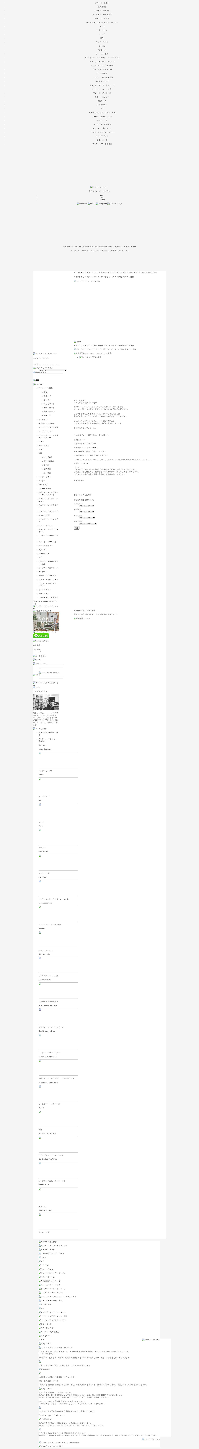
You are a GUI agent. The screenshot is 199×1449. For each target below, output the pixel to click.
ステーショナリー (102, 97)
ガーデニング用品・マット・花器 (102, 112)
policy (102, 200)
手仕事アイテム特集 (102, 10)
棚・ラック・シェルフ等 (102, 14)
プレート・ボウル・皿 (102, 93)
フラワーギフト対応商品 (102, 144)
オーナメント (102, 120)
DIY (102, 109)
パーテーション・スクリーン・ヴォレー (102, 22)
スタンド (47, 396)
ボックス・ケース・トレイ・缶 (102, 85)
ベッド (102, 34)
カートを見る (104, 191)
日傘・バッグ (102, 140)
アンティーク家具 (102, 3)
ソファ (102, 26)
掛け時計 (47, 473)
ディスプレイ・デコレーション (102, 61)
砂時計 (46, 465)
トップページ (79, 272)
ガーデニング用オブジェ (102, 116)
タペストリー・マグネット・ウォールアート (102, 58)
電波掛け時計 (49, 461)
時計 (102, 38)
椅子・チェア (102, 30)
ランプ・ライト (102, 42)
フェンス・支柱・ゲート (102, 128)
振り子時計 (48, 457)
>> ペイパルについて (47, 1354)
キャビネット (49, 404)
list (102, 197)
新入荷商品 (102, 7)
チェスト (47, 400)
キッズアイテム (102, 136)
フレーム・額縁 (102, 54)
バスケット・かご (102, 81)
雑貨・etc (102, 101)
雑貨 (46, 392)
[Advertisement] (99, 166)
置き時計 (47, 469)
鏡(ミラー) (102, 50)
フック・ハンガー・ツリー (102, 89)
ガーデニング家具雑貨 (102, 124)
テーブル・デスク (102, 18)
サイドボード (49, 408)
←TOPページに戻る (41, 358)
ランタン (102, 46)
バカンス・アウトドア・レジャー (102, 132)
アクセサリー (102, 105)
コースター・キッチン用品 (102, 77)
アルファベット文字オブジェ (102, 65)
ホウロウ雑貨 (102, 73)
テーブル (47, 415)
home (102, 195)
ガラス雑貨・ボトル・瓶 (102, 69)
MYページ (93, 191)
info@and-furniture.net (55, 1415)
